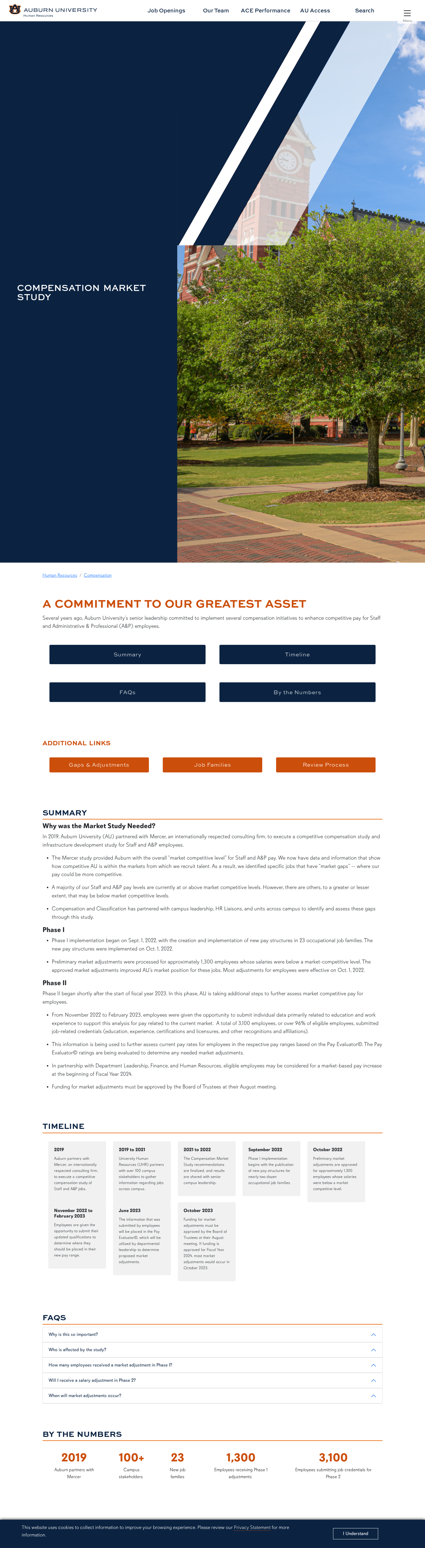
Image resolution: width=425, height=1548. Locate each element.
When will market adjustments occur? (85, 1395)
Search (364, 10)
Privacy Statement (252, 1527)
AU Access (315, 10)
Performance (265, 10)
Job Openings (166, 10)
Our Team (216, 10)
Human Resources (59, 575)
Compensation (98, 575)
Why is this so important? (73, 1334)
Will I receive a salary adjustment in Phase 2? (92, 1380)
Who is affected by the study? (77, 1350)
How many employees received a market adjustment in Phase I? (110, 1365)
